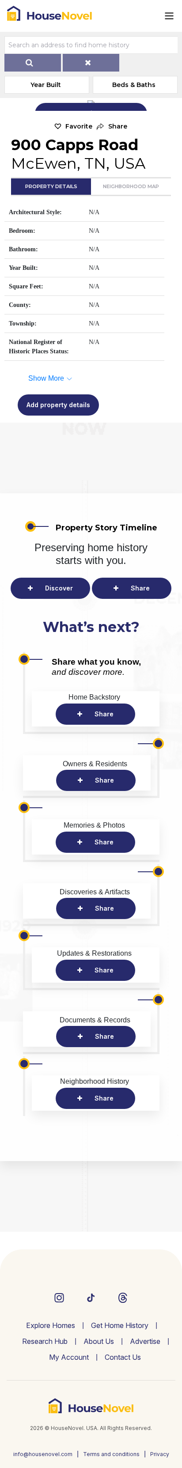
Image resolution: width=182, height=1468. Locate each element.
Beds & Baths (133, 85)
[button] (112, 126)
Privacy (159, 1454)
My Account (69, 1357)
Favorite (78, 126)
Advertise (145, 1341)
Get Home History (119, 1325)
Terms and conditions (111, 1454)
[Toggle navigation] (169, 16)
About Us (98, 1341)
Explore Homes (50, 1325)
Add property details (58, 405)
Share (140, 588)
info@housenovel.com (42, 1454)
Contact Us (123, 1357)
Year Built (45, 85)
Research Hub (45, 1341)
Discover (59, 588)
